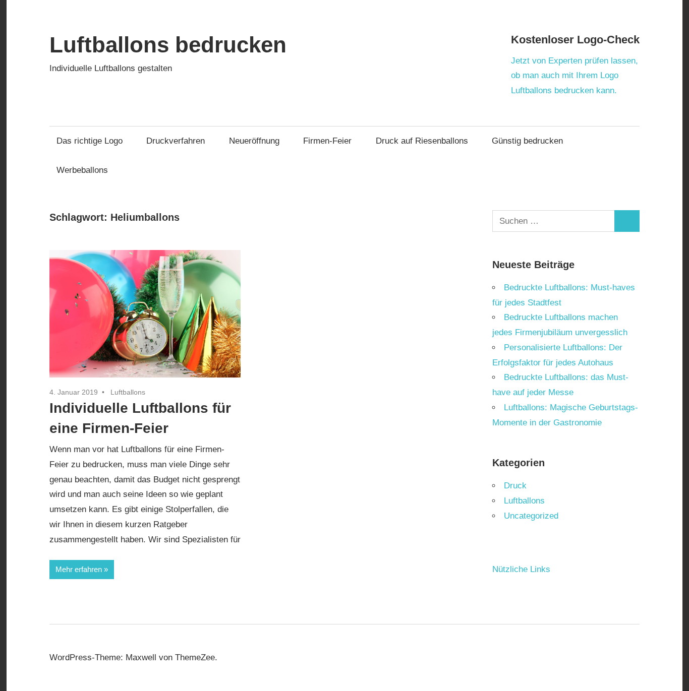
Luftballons (127, 392)
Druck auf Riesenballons (422, 141)
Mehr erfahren (78, 569)
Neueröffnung (254, 141)
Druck (515, 485)
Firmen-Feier (327, 141)
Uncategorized (531, 516)
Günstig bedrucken (527, 141)
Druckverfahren (175, 141)
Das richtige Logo (89, 141)
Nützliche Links (521, 569)
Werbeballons (82, 170)
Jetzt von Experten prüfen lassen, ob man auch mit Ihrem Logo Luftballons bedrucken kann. (574, 76)
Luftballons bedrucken (167, 44)
